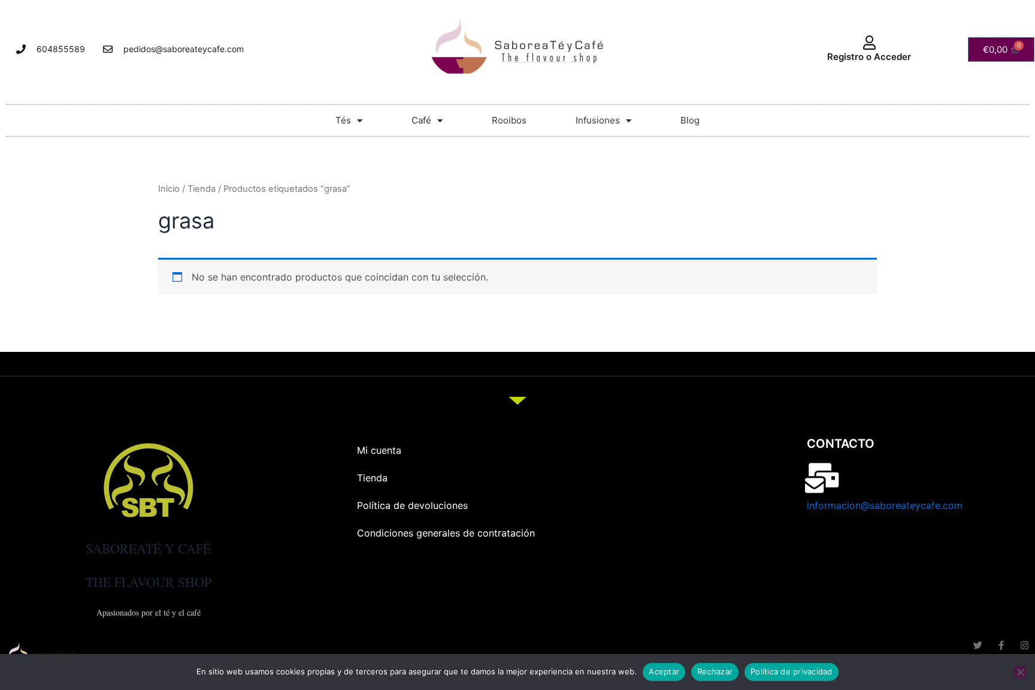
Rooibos (509, 120)
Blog (690, 120)
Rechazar (715, 671)
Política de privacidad (791, 671)
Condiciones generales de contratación (446, 533)
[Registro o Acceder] (869, 42)
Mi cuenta (379, 450)
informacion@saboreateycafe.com (885, 505)
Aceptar (664, 671)
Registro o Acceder (869, 56)
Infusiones (598, 120)
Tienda (201, 188)
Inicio (169, 188)
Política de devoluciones (412, 505)
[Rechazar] (1020, 672)
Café (421, 120)
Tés (343, 120)
